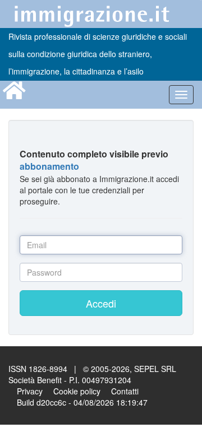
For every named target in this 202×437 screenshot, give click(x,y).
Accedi (101, 303)
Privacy (30, 391)
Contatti (125, 391)
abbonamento (49, 166)
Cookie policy (76, 391)
